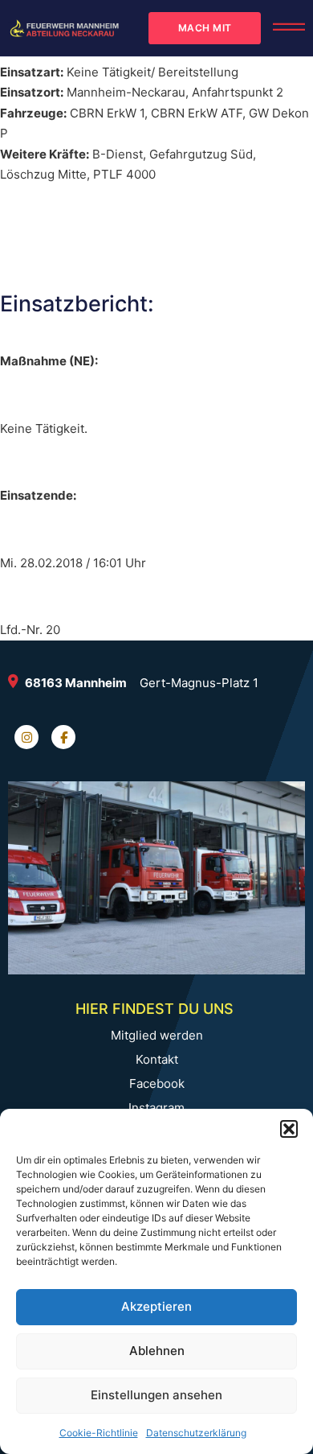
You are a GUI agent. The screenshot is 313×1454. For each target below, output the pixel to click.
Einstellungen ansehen (156, 1395)
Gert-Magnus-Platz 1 (199, 682)
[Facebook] (63, 737)
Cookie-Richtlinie (98, 1433)
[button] (289, 1129)
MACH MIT (205, 28)
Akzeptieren (156, 1306)
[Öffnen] (289, 28)
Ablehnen (157, 1350)
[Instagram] (26, 737)
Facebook (157, 1084)
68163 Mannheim (76, 682)
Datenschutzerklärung (196, 1433)
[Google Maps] (16, 683)
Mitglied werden (157, 1036)
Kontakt (157, 1060)
